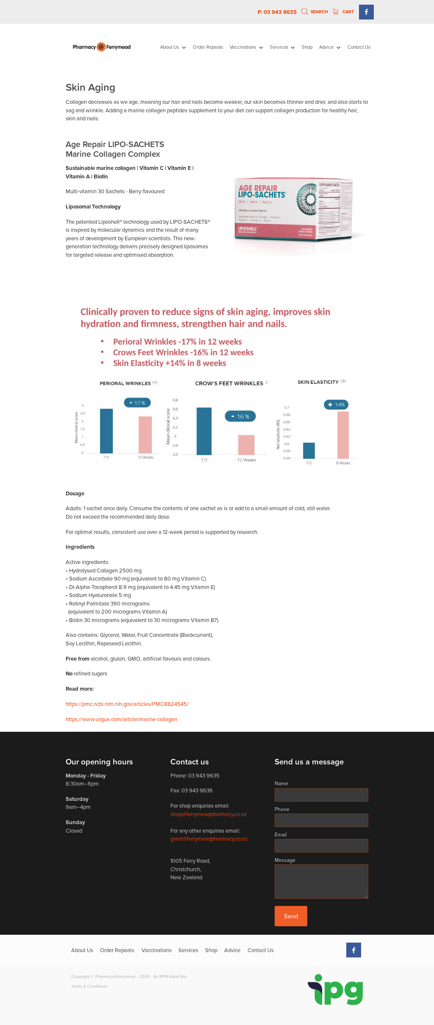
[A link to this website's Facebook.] (366, 12)
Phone (282, 809)
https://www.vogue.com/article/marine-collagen (121, 719)
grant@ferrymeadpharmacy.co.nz (209, 838)
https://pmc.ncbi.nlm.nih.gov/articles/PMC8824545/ (127, 704)
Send (291, 915)
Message (285, 860)
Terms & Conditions (89, 986)
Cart (347, 11)
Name (281, 783)
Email (281, 834)
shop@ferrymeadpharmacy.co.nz (208, 814)
